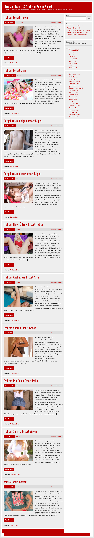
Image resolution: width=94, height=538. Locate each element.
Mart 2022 (72, 61)
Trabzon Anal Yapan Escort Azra (21, 277)
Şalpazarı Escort (74, 106)
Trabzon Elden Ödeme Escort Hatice (23, 224)
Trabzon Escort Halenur (16, 17)
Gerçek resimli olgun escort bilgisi (23, 120)
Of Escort (72, 101)
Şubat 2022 (73, 63)
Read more (9, 58)
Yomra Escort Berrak (15, 481)
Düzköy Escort (74, 90)
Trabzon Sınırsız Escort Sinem (20, 431)
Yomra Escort (14, 525)
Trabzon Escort (15, 63)
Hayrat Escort (73, 95)
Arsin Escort (73, 79)
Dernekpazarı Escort (76, 88)
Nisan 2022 (73, 59)
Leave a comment (56, 22)
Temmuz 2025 (74, 50)
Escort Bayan (14, 166)
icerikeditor (20, 22)
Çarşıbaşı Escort (74, 83)
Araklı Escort (73, 77)
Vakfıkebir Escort (74, 114)
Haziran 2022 (73, 54)
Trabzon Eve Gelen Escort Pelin (21, 380)
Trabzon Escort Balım (15, 70)
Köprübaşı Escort (75, 97)
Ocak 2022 (72, 65)
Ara (67, 16)
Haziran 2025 (73, 52)
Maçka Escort (73, 99)
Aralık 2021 (73, 68)
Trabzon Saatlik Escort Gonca (20, 327)
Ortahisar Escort (74, 103)
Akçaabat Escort (74, 75)
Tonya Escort (73, 110)
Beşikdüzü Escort (75, 81)
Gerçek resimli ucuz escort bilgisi (22, 173)
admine (19, 75)
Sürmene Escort (74, 108)
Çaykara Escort (74, 86)
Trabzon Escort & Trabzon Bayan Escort (28, 6)
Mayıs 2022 (73, 57)
